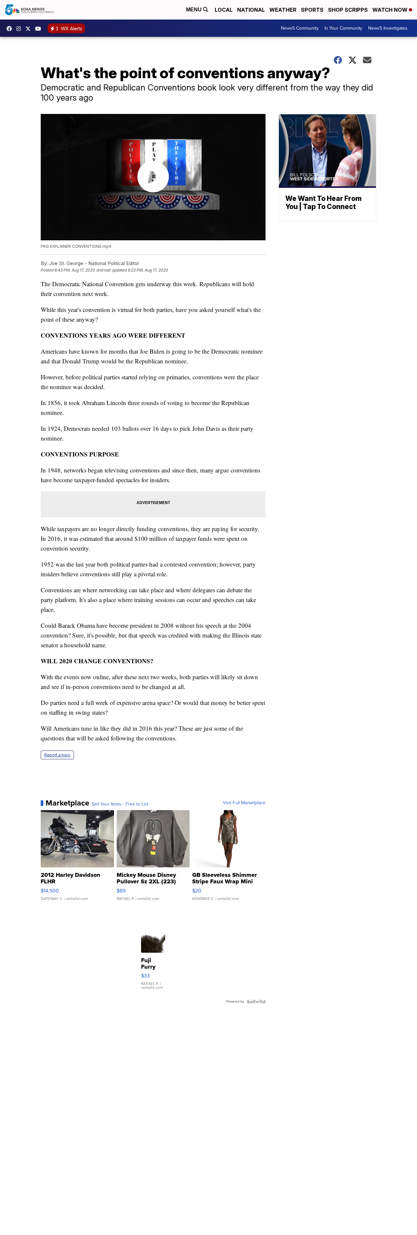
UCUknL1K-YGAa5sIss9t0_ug (39, 28)
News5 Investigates (388, 28)
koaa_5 (20, 28)
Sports (312, 10)
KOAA (11, 28)
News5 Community (300, 28)
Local (224, 10)
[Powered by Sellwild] (256, 1001)
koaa (29, 28)
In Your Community (343, 28)
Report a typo (57, 754)
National (251, 10)
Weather (282, 10)
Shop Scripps (348, 10)
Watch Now (390, 10)
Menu (194, 9)
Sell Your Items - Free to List (120, 804)
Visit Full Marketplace (244, 803)
